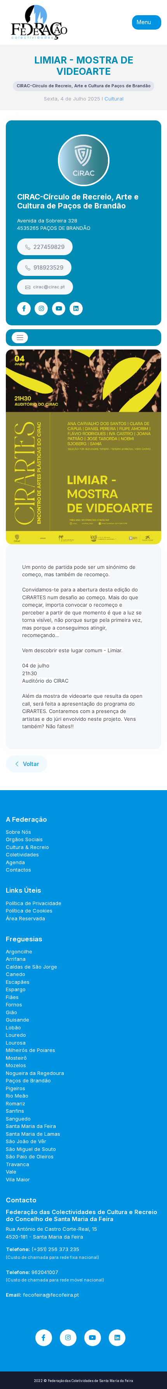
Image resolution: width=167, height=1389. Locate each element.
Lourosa (16, 1043)
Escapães (18, 982)
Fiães (12, 997)
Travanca (17, 1164)
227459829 (48, 247)
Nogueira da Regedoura (35, 1073)
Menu (145, 22)
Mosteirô (16, 1058)
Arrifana (16, 959)
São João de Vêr (26, 1141)
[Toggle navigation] (20, 337)
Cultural (114, 98)
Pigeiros (15, 1088)
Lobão (13, 1027)
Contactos (18, 870)
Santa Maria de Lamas (33, 1134)
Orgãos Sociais (24, 839)
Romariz (15, 1103)
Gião (11, 1012)
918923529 (47, 267)
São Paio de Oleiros (30, 1156)
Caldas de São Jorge (31, 967)
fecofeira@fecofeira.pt (51, 1295)
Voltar (30, 764)
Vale (11, 1171)
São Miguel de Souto (31, 1149)
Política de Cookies (29, 910)
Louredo (16, 1035)
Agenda (15, 862)
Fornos (14, 1004)
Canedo (15, 974)
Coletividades (22, 854)
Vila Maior (18, 1179)
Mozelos (16, 1065)
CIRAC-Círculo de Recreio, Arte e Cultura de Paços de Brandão (78, 201)
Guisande (17, 1020)
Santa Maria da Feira (31, 1126)
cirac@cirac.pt (48, 286)
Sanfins (15, 1111)
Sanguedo (18, 1118)
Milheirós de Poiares (30, 1050)
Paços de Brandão (28, 1080)
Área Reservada (25, 918)
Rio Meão (17, 1095)
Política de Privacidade (33, 903)
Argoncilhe (19, 951)
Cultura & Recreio (27, 847)
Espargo (16, 989)
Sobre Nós (18, 832)
